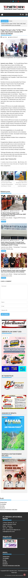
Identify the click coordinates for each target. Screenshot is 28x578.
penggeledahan (7, 165)
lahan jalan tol (16, 163)
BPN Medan (22, 162)
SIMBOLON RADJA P (13, 37)
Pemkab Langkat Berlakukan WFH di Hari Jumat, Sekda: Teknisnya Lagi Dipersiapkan (21, 183)
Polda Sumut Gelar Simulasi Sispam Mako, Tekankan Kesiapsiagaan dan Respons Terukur (7, 183)
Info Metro (15, 162)
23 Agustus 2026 (5, 211)
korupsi (11, 163)
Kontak (4, 560)
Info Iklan (2, 506)
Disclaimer (2, 507)
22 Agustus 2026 (5, 268)
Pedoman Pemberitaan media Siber (8, 509)
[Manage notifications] (24, 574)
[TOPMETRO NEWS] (2, 14)
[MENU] (26, 14)
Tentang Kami (3, 502)
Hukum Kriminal (9, 162)
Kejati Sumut (6, 163)
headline (3, 162)
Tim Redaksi (3, 504)
